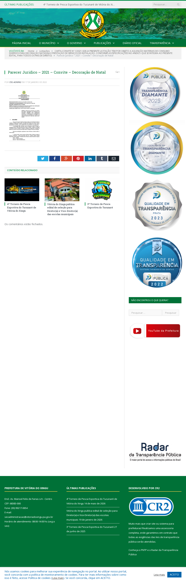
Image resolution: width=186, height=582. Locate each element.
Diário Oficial (132, 43)
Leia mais (57, 577)
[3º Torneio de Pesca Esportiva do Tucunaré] (102, 189)
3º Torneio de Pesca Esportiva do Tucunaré (100, 205)
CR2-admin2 (15, 82)
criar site (150, 523)
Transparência (160, 43)
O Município (47, 43)
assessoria (167, 528)
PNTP (144, 550)
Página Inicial (21, 43)
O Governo (74, 43)
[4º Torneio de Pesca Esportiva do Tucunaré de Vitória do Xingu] (22, 189)
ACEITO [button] (174, 574)
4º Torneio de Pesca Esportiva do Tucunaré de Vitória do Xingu (21, 207)
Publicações (102, 43)
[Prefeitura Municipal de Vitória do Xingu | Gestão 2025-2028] (93, 22)
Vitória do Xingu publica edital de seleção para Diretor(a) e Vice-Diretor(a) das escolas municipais (80, 4)
